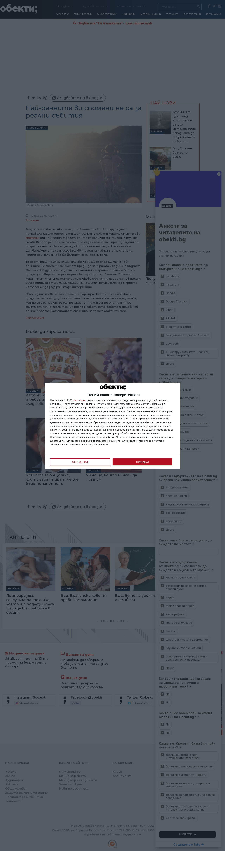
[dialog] (112, 426)
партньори (79, 400)
